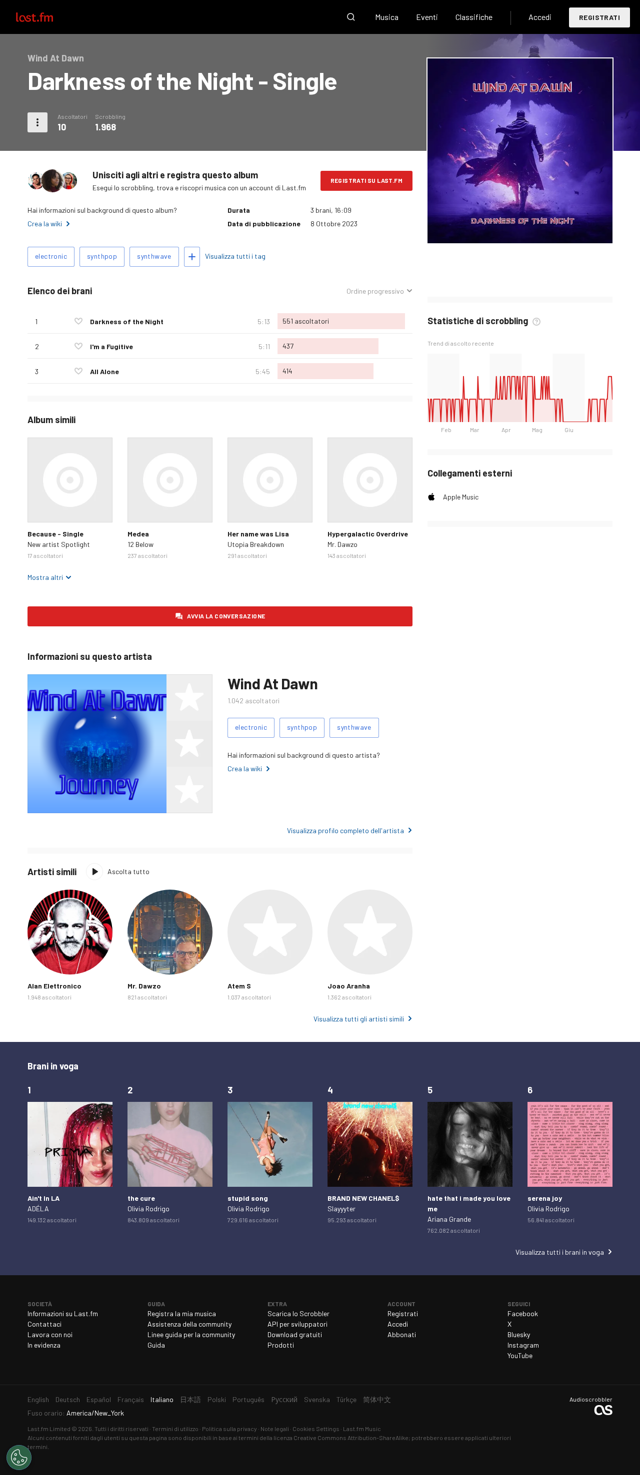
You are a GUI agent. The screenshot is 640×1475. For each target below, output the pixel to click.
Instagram (523, 1345)
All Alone (104, 371)
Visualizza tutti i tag (235, 256)
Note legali (274, 1428)
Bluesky (519, 1334)
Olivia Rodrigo (149, 1208)
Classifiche (474, 16)
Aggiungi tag (192, 257)
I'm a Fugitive (111, 346)
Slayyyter (342, 1208)
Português (248, 1399)
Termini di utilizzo (175, 1428)
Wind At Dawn (273, 683)
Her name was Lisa (258, 533)
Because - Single (56, 533)
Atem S (239, 986)
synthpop (102, 256)
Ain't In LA (44, 1198)
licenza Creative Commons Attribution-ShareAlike (341, 1437)
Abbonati (402, 1334)
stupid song (248, 1198)
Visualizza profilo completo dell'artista (345, 830)
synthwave (154, 256)
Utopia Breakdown (256, 544)
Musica (386, 16)
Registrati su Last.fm (366, 180)
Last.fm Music (362, 1428)
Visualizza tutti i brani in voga (560, 1252)
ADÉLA (38, 1208)
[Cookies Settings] (19, 1457)
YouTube (520, 1355)
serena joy (545, 1198)
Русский (284, 1399)
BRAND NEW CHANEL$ (364, 1198)
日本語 (190, 1399)
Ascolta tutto (129, 871)
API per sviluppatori (298, 1324)
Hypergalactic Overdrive (368, 533)
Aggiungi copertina (520, 229)
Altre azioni (38, 122)
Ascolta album (70, 480)
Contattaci (45, 1324)
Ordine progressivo (375, 291)
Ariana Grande (449, 1219)
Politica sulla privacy (229, 1428)
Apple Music (460, 496)
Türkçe (346, 1399)
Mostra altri (45, 577)
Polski (217, 1399)
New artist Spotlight (59, 544)
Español (98, 1399)
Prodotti (281, 1345)
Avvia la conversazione (226, 615)
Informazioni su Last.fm (63, 1313)
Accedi (540, 16)
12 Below (141, 544)
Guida (156, 1345)
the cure (141, 1198)
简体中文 (377, 1399)
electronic (51, 256)
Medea (138, 533)
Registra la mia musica (182, 1313)
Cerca (351, 17)
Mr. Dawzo (343, 544)
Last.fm (46, 17)
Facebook (523, 1313)
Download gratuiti (295, 1334)
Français (131, 1399)
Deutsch (68, 1399)
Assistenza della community (190, 1324)
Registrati (599, 17)
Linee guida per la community (191, 1334)
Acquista (43, 507)
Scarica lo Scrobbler (299, 1313)
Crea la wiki (45, 223)
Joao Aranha (349, 986)
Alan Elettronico (55, 986)
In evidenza (44, 1345)
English (38, 1399)
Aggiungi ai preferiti (78, 321)
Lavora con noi (50, 1334)
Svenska (317, 1399)
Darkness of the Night (127, 321)
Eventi (427, 16)
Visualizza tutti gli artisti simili (359, 1018)
